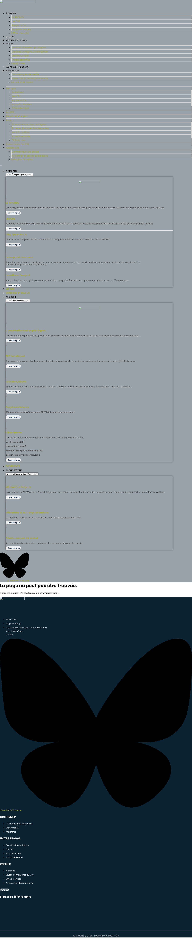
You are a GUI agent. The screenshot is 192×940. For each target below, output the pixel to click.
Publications (12, 70)
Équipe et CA (19, 25)
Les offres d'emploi (18, 275)
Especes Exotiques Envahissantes (30, 51)
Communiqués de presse (25, 74)
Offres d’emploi (19, 33)
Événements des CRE (17, 67)
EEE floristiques (15, 356)
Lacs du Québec (20, 55)
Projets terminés (21, 59)
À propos (11, 13)
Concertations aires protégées (29, 47)
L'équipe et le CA (16, 234)
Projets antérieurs (17, 407)
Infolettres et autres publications (30, 78)
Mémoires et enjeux (16, 40)
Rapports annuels (21, 29)
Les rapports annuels (19, 257)
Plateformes (18, 63)
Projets (9, 43)
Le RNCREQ (18, 17)
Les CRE (16, 21)
